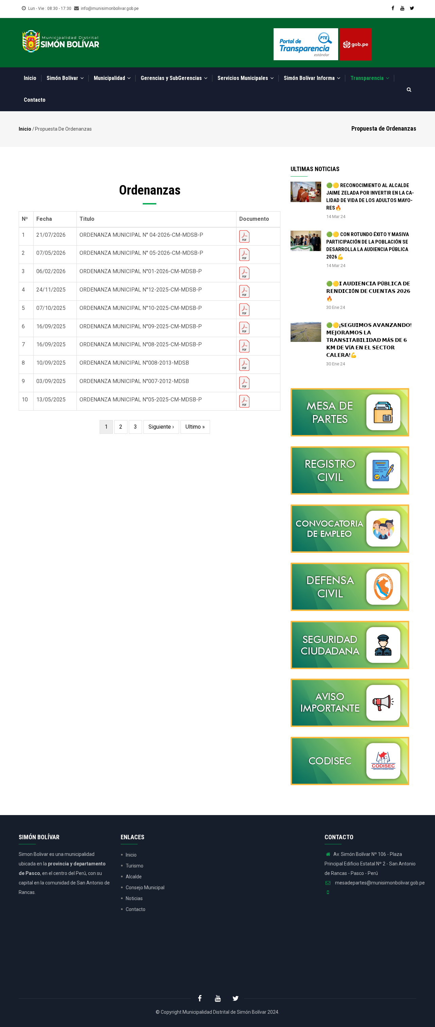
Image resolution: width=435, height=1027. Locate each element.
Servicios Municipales (243, 78)
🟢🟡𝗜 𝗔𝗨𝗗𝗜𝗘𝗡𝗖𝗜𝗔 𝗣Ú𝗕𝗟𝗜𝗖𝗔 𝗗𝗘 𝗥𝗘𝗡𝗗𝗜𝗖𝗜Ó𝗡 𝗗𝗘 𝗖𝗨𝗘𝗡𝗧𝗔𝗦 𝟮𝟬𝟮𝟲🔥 (368, 291)
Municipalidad (110, 78)
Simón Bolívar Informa (310, 78)
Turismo (134, 865)
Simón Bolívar (63, 78)
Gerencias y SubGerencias (172, 78)
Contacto (35, 100)
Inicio (30, 78)
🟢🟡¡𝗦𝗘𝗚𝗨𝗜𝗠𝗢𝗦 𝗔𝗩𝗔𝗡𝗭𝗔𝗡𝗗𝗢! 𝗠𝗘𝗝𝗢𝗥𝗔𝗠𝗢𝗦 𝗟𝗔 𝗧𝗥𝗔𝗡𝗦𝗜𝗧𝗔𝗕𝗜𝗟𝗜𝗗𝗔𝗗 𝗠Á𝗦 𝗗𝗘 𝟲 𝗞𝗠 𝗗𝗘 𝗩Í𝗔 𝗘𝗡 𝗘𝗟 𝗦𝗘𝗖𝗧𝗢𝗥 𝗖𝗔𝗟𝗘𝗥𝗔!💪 (369, 340)
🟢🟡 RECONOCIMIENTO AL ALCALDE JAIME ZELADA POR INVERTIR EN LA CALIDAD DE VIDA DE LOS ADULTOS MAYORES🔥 (370, 196)
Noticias (134, 898)
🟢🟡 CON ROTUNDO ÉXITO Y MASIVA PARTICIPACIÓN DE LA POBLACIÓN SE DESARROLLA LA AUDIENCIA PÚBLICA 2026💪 (367, 245)
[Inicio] (60, 40)
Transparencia (367, 78)
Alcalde (134, 876)
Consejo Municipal (145, 887)
